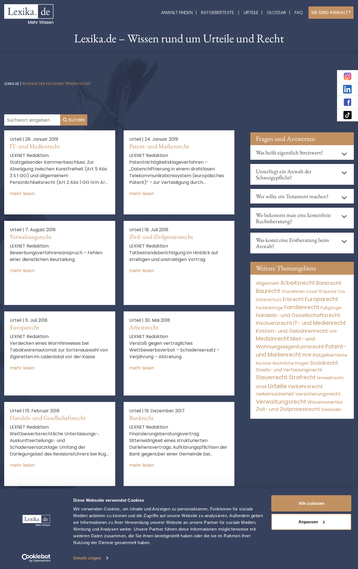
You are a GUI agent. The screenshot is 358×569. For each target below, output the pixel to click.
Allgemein (267, 283)
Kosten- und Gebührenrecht (292, 330)
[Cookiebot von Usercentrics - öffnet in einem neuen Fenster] (36, 558)
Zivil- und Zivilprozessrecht (161, 237)
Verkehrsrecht (305, 386)
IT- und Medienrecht (35, 146)
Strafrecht (302, 377)
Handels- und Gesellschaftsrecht (48, 418)
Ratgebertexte (217, 12)
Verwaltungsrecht (30, 237)
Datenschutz (269, 299)
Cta (341, 291)
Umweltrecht (330, 378)
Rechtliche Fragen (291, 363)
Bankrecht (141, 418)
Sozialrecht (324, 362)
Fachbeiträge (269, 308)
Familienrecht (301, 307)
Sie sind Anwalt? (331, 12)
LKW (333, 331)
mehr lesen (22, 193)
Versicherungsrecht (318, 394)
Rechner (264, 363)
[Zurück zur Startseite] (28, 13)
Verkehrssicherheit (275, 394)
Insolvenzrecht (274, 323)
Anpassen (308, 521)
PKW (307, 355)
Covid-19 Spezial (321, 291)
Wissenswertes (325, 402)
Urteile (251, 12)
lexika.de (11, 83)
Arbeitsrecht (143, 327)
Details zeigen (87, 558)
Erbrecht (293, 299)
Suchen (75, 120)
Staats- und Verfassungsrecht (289, 370)
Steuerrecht (272, 377)
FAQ (299, 12)
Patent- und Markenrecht (159, 146)
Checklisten (293, 291)
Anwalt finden (177, 12)
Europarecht (24, 327)
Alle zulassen (311, 503)
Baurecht (268, 291)
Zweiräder (331, 409)
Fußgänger (331, 308)
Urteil (261, 387)
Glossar (276, 12)
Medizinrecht (272, 339)
